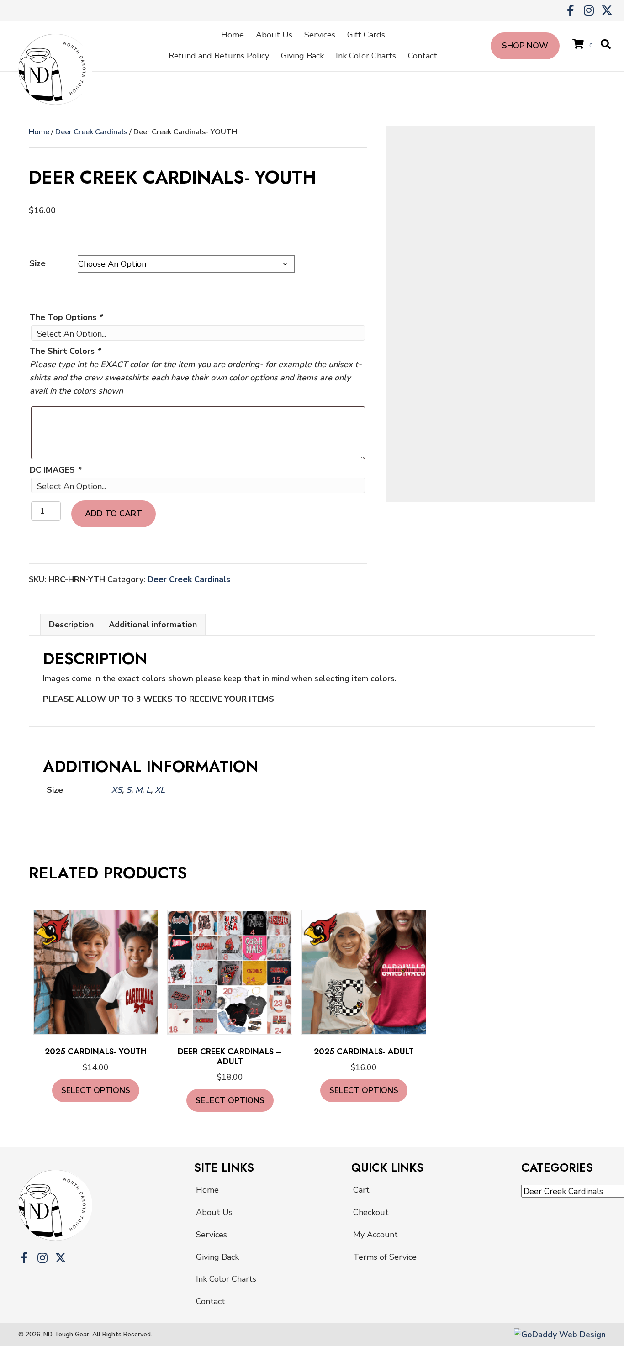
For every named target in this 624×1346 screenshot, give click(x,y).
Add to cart (113, 513)
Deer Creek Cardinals (91, 131)
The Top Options (66, 317)
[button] (570, 10)
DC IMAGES (55, 469)
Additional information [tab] (153, 624)
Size (37, 263)
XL (160, 789)
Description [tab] (71, 624)
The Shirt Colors (65, 351)
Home (39, 131)
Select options (95, 1090)
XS (116, 789)
